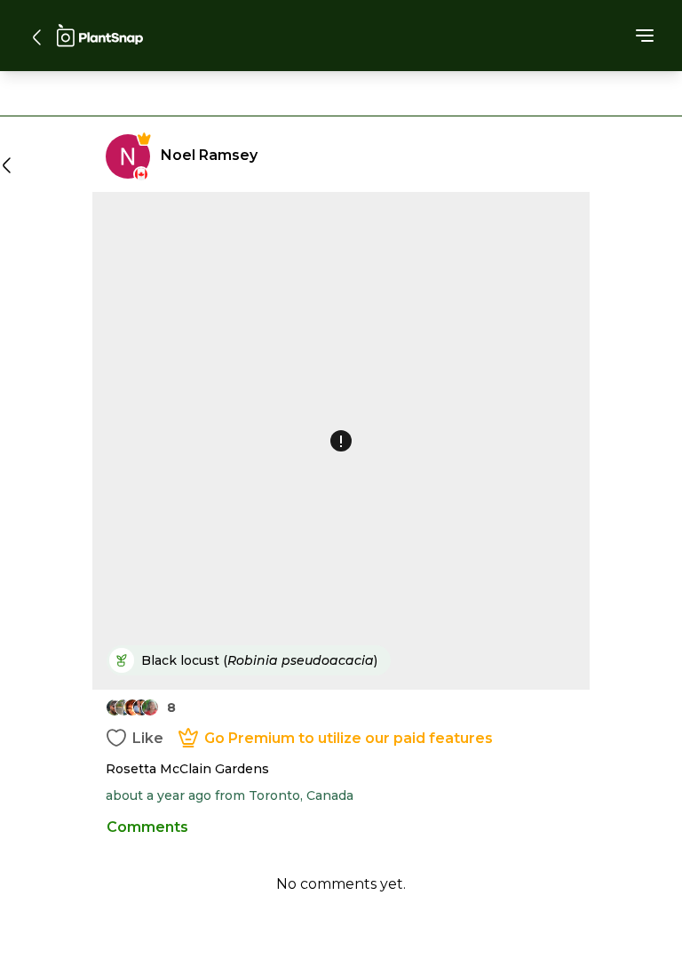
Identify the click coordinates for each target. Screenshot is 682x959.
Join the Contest (341, 682)
